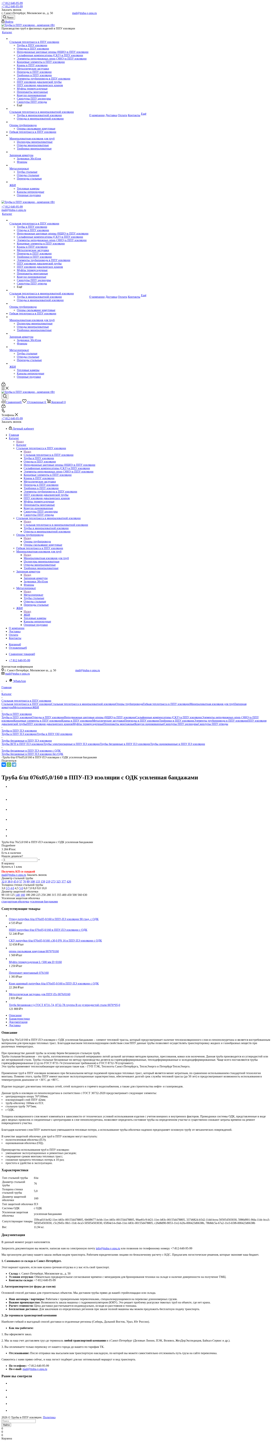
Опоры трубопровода (37, 541)
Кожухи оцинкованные (149, 724)
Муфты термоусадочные (88, 724)
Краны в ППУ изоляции (76, 720)
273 (53, 881)
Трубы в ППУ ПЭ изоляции (19, 734)
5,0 (21, 888)
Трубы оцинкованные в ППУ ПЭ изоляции (177, 744)
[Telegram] (14, 764)
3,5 (8, 888)
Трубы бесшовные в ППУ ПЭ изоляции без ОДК (32, 754)
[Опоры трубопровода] (48, 122)
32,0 (4, 881)
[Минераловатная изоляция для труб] (48, 135)
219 (48, 881)
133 (38, 881)
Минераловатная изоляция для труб (46, 558)
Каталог (21, 444)
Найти (6, 1425)
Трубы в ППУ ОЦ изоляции (54, 734)
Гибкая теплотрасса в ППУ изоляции (166, 704)
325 (58, 881)
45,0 (16, 881)
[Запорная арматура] (48, 152)
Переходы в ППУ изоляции (141, 720)
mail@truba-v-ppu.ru (84, 13)
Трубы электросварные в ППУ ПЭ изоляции (71, 744)
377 (63, 881)
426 (69, 881)
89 (28, 881)
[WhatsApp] (9, 764)
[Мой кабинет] (3, 384)
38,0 (10, 881)
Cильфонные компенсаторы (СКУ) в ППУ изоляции (169, 717)
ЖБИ (27, 614)
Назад (20, 441)
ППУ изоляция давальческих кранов (50, 724)
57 (20, 881)
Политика (49, 1417)
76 (24, 881)
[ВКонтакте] (3, 764)
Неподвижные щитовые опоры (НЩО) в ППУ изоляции (100, 717)
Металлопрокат (33, 594)
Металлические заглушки (108, 720)
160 (23, 894)
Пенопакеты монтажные (119, 724)
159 (43, 881)
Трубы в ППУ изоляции (16, 717)
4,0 (12, 888)
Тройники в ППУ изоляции (176, 720)
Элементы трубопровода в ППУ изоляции (221, 720)
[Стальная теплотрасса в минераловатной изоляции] (48, 108)
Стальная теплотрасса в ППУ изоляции (48, 454)
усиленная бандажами (44, 901)
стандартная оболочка (15, 901)
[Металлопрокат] (48, 165)
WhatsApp (19, 681)
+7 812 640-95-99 (12, 3)
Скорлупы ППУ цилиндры (181, 724)
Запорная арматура (36, 578)
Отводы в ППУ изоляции (48, 717)
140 (17, 894)
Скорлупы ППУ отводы (213, 724)
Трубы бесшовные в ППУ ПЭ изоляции (125, 744)
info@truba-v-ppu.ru (108, 1248)
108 (32, 881)
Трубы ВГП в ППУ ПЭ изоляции (22, 744)
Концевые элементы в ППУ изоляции (37, 720)
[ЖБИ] (48, 182)
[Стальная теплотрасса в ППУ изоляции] (48, 38)
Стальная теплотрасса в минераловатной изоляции (56, 524)
